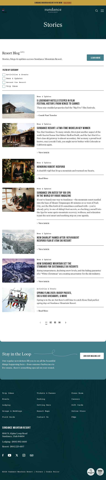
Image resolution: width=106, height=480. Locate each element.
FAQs (73, 417)
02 (51, 322)
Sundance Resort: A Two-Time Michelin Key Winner (63, 128)
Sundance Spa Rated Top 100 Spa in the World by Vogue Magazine (54, 194)
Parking (41, 399)
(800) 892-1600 (19, 441)
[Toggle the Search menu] (96, 10)
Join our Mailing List (91, 356)
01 (46, 322)
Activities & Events (17, 75)
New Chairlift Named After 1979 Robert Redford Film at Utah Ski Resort (58, 239)
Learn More (95, 57)
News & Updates (14, 78)
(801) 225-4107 (17, 446)
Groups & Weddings (12, 411)
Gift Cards (77, 405)
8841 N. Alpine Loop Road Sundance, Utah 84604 (14, 435)
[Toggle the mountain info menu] (4, 11)
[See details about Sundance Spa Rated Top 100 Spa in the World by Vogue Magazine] (18, 200)
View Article (44, 152)
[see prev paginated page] (40, 322)
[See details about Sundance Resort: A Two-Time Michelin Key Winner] (18, 135)
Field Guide (8, 417)
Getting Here (44, 405)
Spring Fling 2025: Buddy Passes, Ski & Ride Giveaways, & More (54, 294)
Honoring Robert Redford (51, 166)
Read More (43, 178)
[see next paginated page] (65, 322)
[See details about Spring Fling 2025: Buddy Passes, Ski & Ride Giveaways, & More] (18, 300)
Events (5, 399)
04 (60, 322)
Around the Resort (16, 82)
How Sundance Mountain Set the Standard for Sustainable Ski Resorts (57, 265)
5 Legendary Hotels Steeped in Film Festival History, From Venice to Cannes (58, 102)
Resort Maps (43, 411)
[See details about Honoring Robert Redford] (18, 171)
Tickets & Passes (46, 393)
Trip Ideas (12, 86)
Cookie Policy (52, 472)
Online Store (78, 411)
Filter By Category (10, 70)
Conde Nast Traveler (48, 115)
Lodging (6, 405)
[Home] (53, 11)
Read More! (67, 3)
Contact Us (42, 417)
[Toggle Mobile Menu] (102, 11)
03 (55, 322)
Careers (75, 399)
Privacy (39, 472)
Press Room (77, 393)
